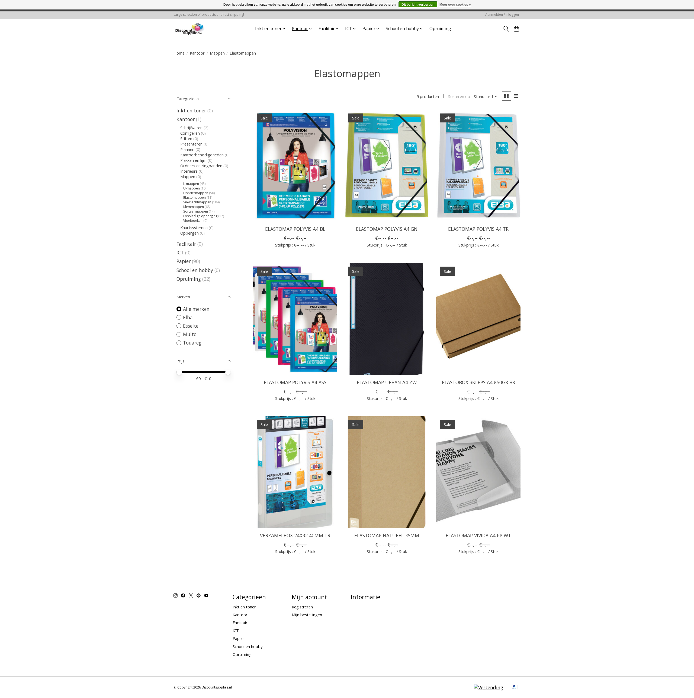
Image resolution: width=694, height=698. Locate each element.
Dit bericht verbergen (417, 5)
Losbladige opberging (200, 216)
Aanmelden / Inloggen (502, 14)
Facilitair (186, 244)
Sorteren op (459, 96)
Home (179, 53)
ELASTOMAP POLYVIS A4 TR (478, 229)
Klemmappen (193, 206)
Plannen (187, 149)
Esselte (190, 326)
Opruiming (440, 28)
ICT (180, 252)
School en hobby (194, 270)
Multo (190, 334)
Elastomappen (194, 197)
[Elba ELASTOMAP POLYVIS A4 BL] (295, 166)
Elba (188, 317)
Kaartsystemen (194, 227)
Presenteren (191, 144)
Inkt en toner (191, 110)
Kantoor (197, 53)
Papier (183, 261)
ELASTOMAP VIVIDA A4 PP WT (478, 535)
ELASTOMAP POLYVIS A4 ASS (295, 382)
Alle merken (196, 309)
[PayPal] (514, 687)
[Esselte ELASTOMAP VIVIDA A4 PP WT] (478, 472)
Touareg (192, 342)
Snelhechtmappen (197, 202)
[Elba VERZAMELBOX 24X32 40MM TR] (295, 472)
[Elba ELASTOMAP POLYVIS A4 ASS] (295, 319)
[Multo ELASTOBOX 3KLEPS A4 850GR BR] (478, 319)
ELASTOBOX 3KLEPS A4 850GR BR (478, 382)
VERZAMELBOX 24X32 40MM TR (295, 535)
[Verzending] (488, 687)
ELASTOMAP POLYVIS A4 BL (295, 229)
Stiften (186, 138)
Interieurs (189, 171)
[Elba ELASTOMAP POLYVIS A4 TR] (478, 166)
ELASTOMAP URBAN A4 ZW (387, 382)
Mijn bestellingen (307, 614)
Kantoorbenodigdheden (202, 154)
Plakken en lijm (193, 160)
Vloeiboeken (193, 220)
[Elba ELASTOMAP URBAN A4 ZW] (387, 319)
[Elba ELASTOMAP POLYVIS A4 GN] (387, 166)
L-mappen (191, 183)
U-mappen (191, 188)
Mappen (217, 53)
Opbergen (189, 233)
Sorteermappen (195, 211)
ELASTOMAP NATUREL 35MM (386, 535)
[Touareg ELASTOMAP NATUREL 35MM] (387, 472)
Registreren (302, 606)
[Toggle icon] (506, 29)
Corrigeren (190, 133)
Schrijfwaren (191, 127)
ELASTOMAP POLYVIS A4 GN (386, 229)
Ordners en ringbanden (201, 165)
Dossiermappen (195, 193)
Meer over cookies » (455, 5)
